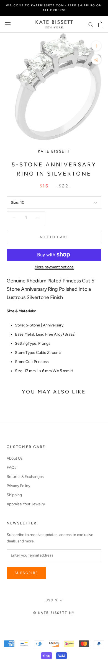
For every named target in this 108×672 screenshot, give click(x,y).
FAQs (11, 467)
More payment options (54, 267)
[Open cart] (100, 24)
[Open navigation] (8, 24)
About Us (15, 458)
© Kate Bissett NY (54, 613)
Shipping (14, 495)
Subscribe (26, 573)
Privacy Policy (18, 485)
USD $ (51, 600)
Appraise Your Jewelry (26, 504)
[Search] (90, 24)
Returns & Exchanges (25, 476)
